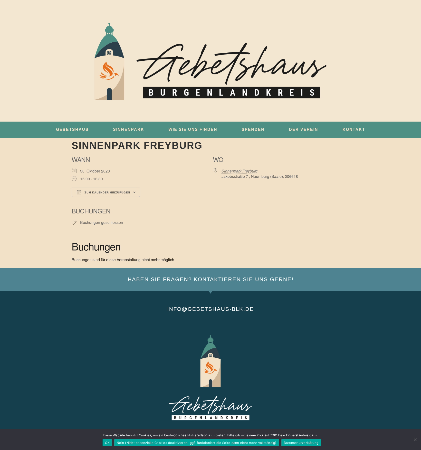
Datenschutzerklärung (301, 443)
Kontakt (354, 129)
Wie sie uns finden (193, 129)
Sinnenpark (128, 129)
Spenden (253, 129)
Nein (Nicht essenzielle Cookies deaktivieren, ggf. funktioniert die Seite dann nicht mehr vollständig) (197, 443)
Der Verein (303, 129)
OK (107, 443)
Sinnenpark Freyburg (239, 171)
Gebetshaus (72, 129)
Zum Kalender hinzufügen (107, 192)
